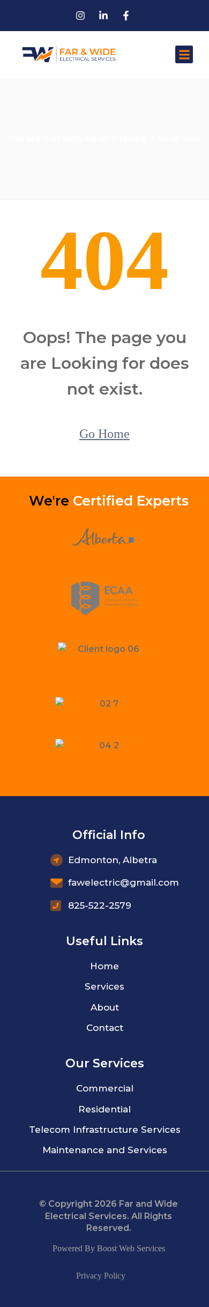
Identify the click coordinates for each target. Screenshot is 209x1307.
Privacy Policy (100, 1275)
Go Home (104, 434)
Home (133, 138)
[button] (184, 54)
